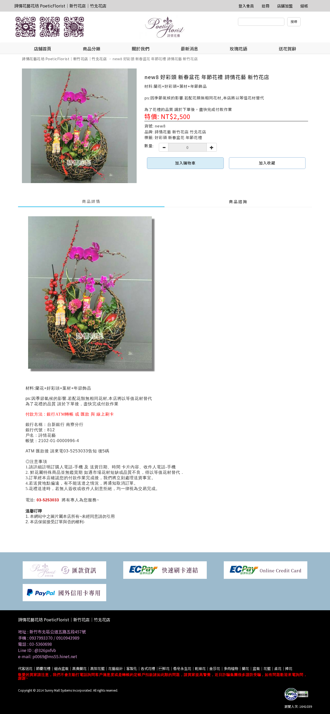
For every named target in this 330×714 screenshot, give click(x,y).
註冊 (265, 5)
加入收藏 (267, 163)
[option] (79, 125)
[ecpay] (165, 569)
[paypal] (64, 592)
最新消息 (189, 48)
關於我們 (140, 48)
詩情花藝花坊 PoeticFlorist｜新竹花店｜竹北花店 (60, 6)
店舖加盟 (285, 5)
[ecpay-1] (265, 569)
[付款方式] (64, 569)
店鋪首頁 (42, 48)
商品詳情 (91, 201)
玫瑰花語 (238, 48)
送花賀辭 (287, 48)
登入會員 (246, 5)
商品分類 (91, 48)
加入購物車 (185, 163)
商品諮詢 (238, 201)
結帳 (304, 5)
